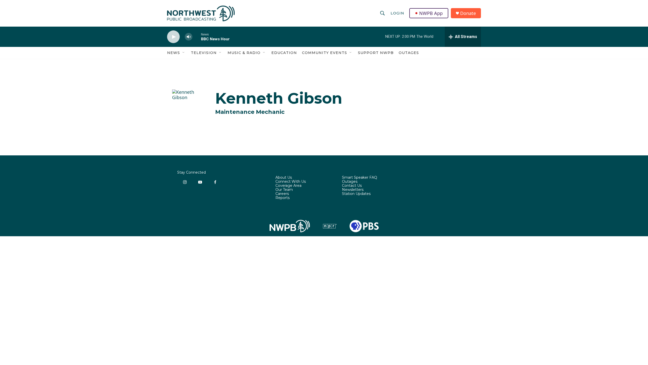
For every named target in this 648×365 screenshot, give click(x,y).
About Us (283, 178)
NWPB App (431, 13)
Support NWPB (376, 52)
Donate (468, 13)
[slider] (196, 36)
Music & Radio (244, 52)
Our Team (284, 190)
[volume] (188, 37)
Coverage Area (288, 186)
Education (284, 52)
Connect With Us (290, 182)
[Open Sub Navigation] (184, 53)
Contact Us (352, 186)
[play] (173, 37)
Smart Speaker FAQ (359, 178)
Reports (282, 198)
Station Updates (356, 194)
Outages (409, 52)
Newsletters (352, 190)
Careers (282, 194)
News (173, 52)
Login (397, 13)
